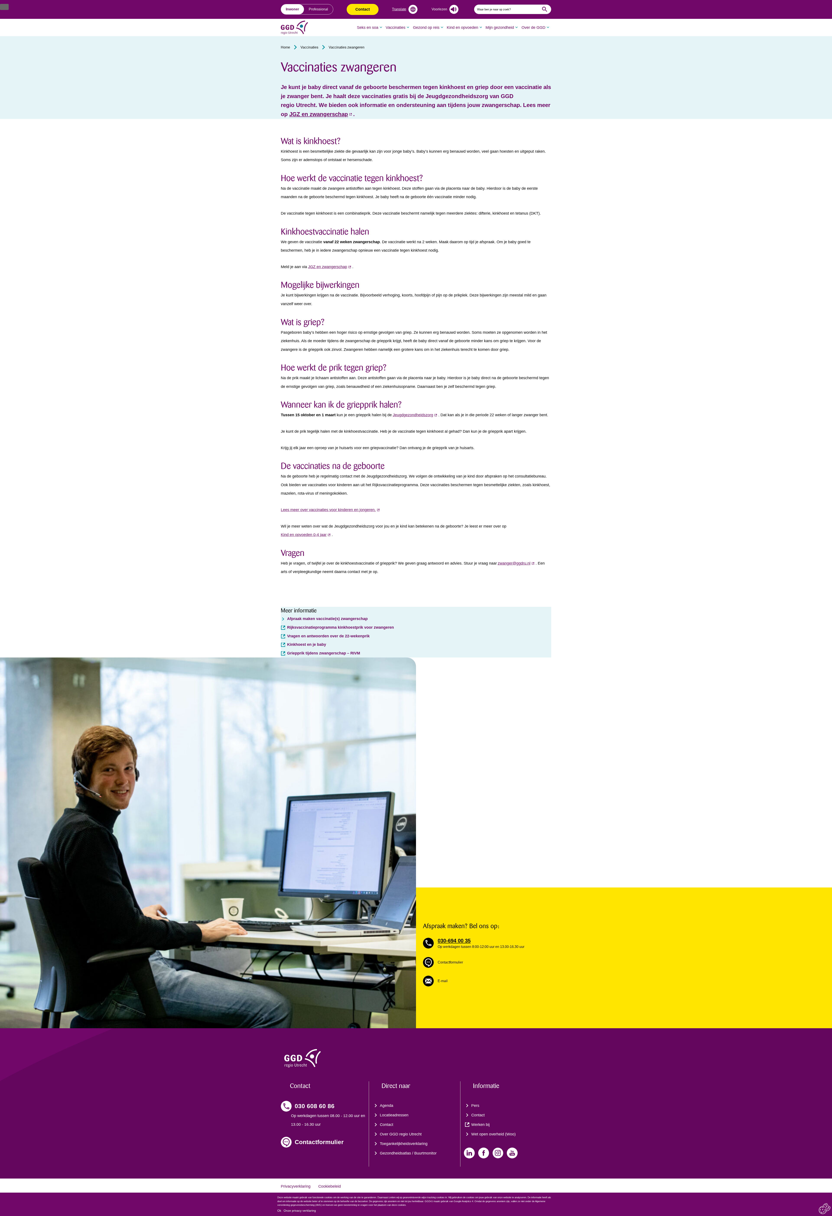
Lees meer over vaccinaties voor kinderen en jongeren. (328, 510)
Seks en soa (367, 27)
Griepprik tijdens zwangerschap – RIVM (323, 653)
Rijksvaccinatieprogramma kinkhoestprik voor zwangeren (340, 627)
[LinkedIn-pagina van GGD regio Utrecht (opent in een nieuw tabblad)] (469, 1153)
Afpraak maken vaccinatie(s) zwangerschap (327, 619)
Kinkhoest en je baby (306, 644)
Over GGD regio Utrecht (401, 1134)
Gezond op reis (426, 27)
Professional (318, 9)
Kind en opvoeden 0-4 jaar (304, 535)
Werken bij (480, 1124)
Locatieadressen (394, 1115)
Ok (279, 1210)
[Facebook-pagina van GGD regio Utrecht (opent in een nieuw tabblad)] (483, 1153)
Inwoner (292, 9)
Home (285, 47)
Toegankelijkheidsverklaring (403, 1144)
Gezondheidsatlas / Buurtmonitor (408, 1153)
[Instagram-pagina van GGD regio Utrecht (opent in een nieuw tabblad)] (497, 1153)
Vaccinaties (395, 27)
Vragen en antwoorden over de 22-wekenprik (328, 636)
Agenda (386, 1105)
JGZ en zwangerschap (327, 267)
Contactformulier (319, 1142)
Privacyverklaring (295, 1186)
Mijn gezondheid (500, 27)
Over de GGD (533, 27)
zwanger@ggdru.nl (514, 563)
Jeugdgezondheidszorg (413, 415)
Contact (362, 9)
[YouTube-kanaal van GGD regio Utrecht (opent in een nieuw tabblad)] (512, 1153)
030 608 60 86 (315, 1106)
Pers (475, 1105)
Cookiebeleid (329, 1186)
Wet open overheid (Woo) (493, 1134)
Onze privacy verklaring (300, 1210)
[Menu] (4, 7)
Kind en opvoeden (462, 27)
